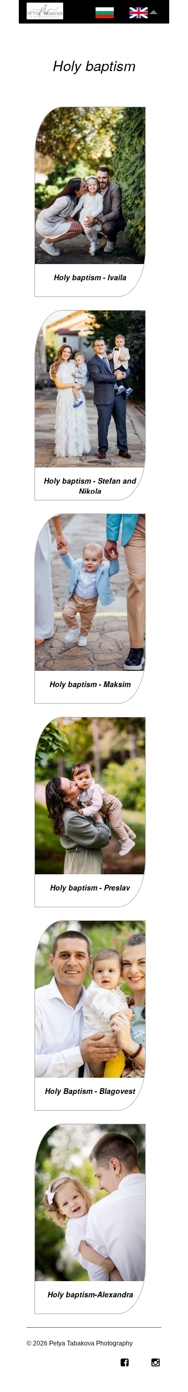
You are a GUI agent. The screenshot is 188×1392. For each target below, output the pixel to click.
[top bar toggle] (153, 10)
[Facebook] (116, 1362)
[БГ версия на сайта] (105, 13)
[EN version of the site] (139, 13)
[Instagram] (146, 1362)
